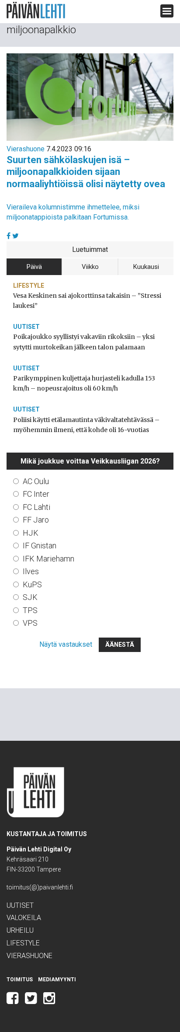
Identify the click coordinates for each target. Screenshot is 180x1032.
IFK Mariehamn (48, 558)
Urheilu (20, 930)
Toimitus (20, 979)
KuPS (32, 584)
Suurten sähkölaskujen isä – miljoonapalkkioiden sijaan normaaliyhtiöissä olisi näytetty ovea (86, 171)
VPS (30, 623)
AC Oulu (36, 481)
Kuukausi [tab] (146, 267)
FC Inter (36, 494)
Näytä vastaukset (65, 644)
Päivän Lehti (36, 10)
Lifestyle (28, 285)
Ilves (31, 571)
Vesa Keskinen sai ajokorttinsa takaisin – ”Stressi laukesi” (87, 301)
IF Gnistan (39, 545)
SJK (30, 597)
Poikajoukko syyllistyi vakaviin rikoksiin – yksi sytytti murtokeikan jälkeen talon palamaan (84, 342)
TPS (30, 610)
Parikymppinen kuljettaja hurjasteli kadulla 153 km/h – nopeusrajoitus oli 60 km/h (84, 383)
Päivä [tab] (34, 267)
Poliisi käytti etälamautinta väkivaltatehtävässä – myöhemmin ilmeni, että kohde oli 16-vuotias (86, 425)
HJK (30, 532)
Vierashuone (26, 149)
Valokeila (24, 917)
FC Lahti (36, 507)
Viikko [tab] (90, 267)
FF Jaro (36, 519)
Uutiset (26, 326)
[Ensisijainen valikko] (166, 10)
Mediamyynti (57, 979)
